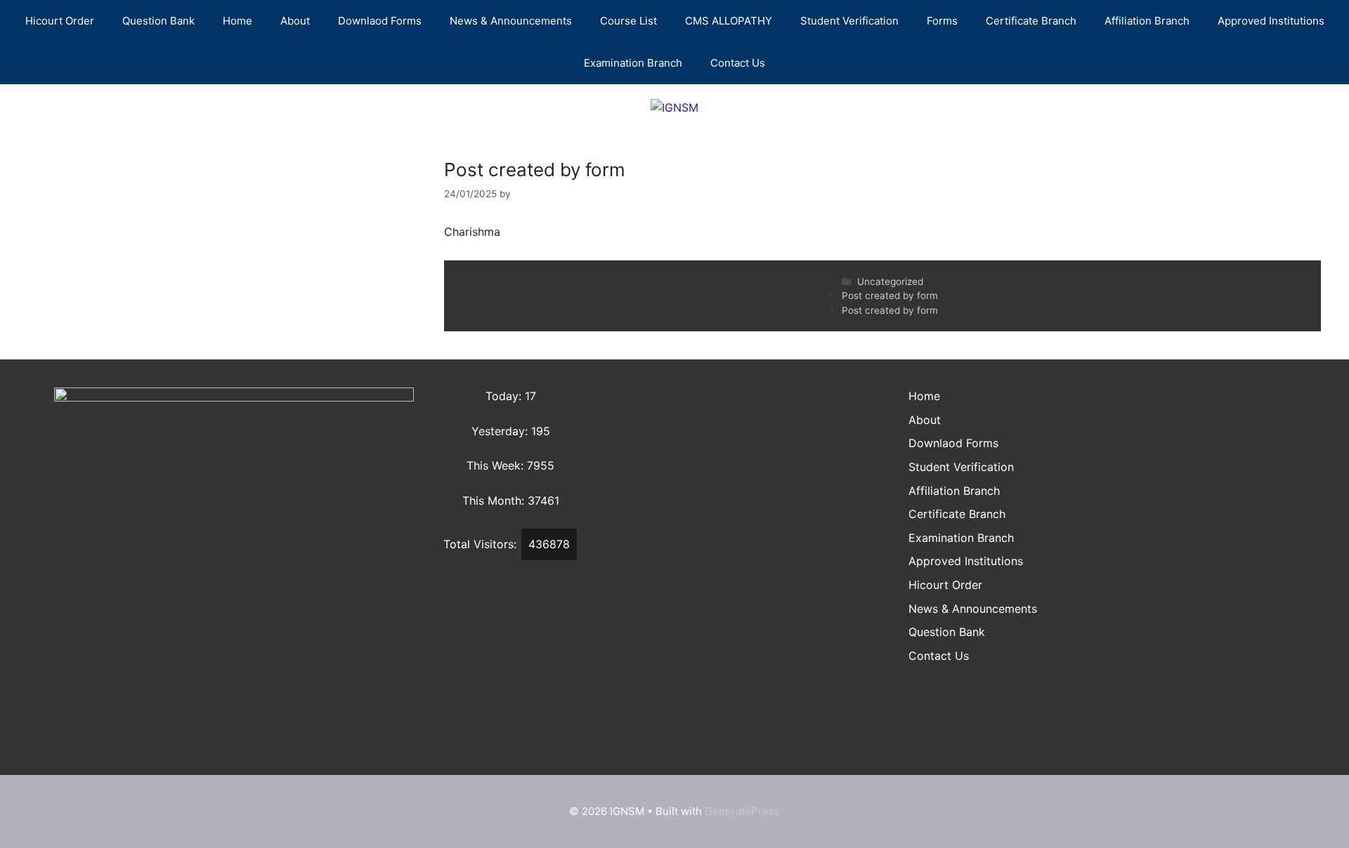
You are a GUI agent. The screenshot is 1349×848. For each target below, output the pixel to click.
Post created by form (890, 295)
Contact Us (737, 62)
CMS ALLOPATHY (728, 20)
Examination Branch (633, 62)
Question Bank (158, 20)
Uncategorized (890, 281)
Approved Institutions (1271, 20)
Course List (628, 20)
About (295, 20)
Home (237, 20)
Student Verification (849, 20)
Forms (942, 20)
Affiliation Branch (1147, 20)
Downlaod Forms (380, 20)
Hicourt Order (59, 20)
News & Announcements (511, 20)
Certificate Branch (1031, 20)
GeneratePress (742, 811)
